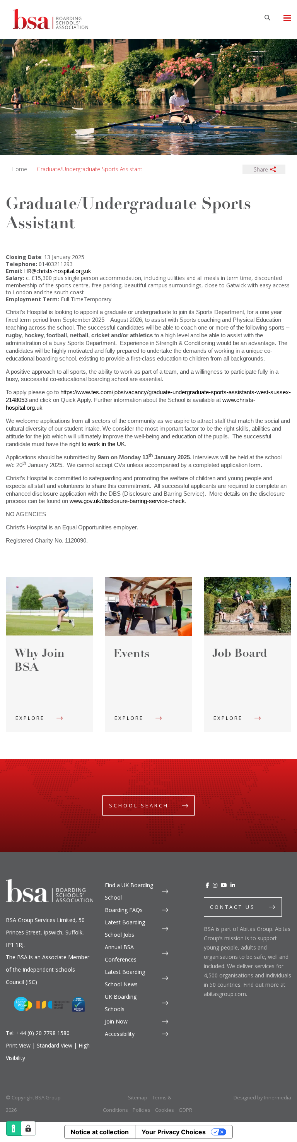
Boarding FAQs (124, 910)
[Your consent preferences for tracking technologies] (28, 1128)
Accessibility (120, 1033)
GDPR (185, 1109)
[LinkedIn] (232, 885)
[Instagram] (215, 885)
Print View (18, 1045)
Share (261, 169)
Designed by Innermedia (262, 1097)
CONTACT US (232, 906)
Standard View (54, 1045)
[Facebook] (207, 885)
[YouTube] (224, 885)
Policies (141, 1109)
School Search (139, 805)
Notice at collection (100, 1132)
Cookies (164, 1109)
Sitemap (137, 1097)
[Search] (267, 17)
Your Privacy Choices (174, 1132)
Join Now (116, 1021)
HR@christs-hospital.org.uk (57, 271)
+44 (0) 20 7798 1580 (43, 1033)
